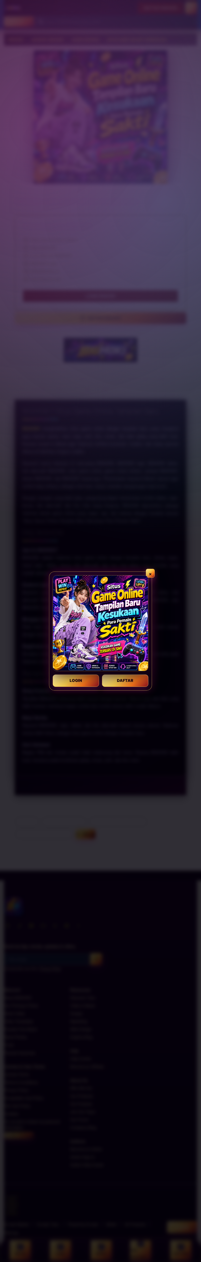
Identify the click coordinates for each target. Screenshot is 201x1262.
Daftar (125, 680)
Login (76, 680)
